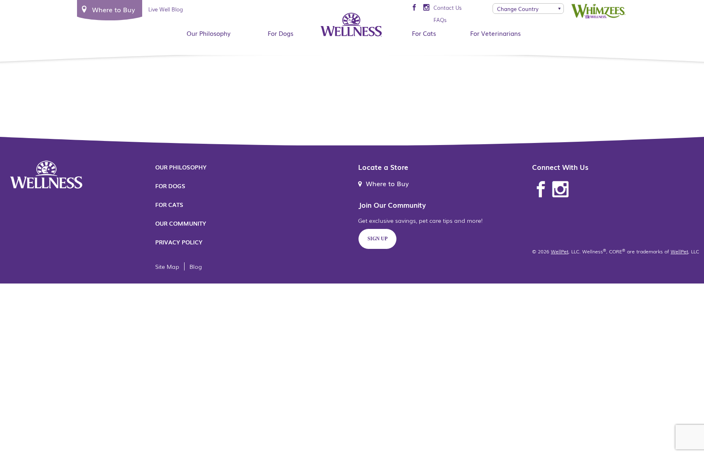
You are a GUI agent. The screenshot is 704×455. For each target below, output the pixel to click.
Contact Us (447, 7)
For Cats (424, 33)
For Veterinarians (495, 33)
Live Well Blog (165, 9)
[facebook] (414, 8)
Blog (195, 266)
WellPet (559, 251)
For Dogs (280, 33)
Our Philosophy (209, 33)
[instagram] (426, 8)
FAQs (440, 20)
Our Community (180, 223)
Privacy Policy (178, 242)
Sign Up (377, 239)
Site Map (167, 266)
